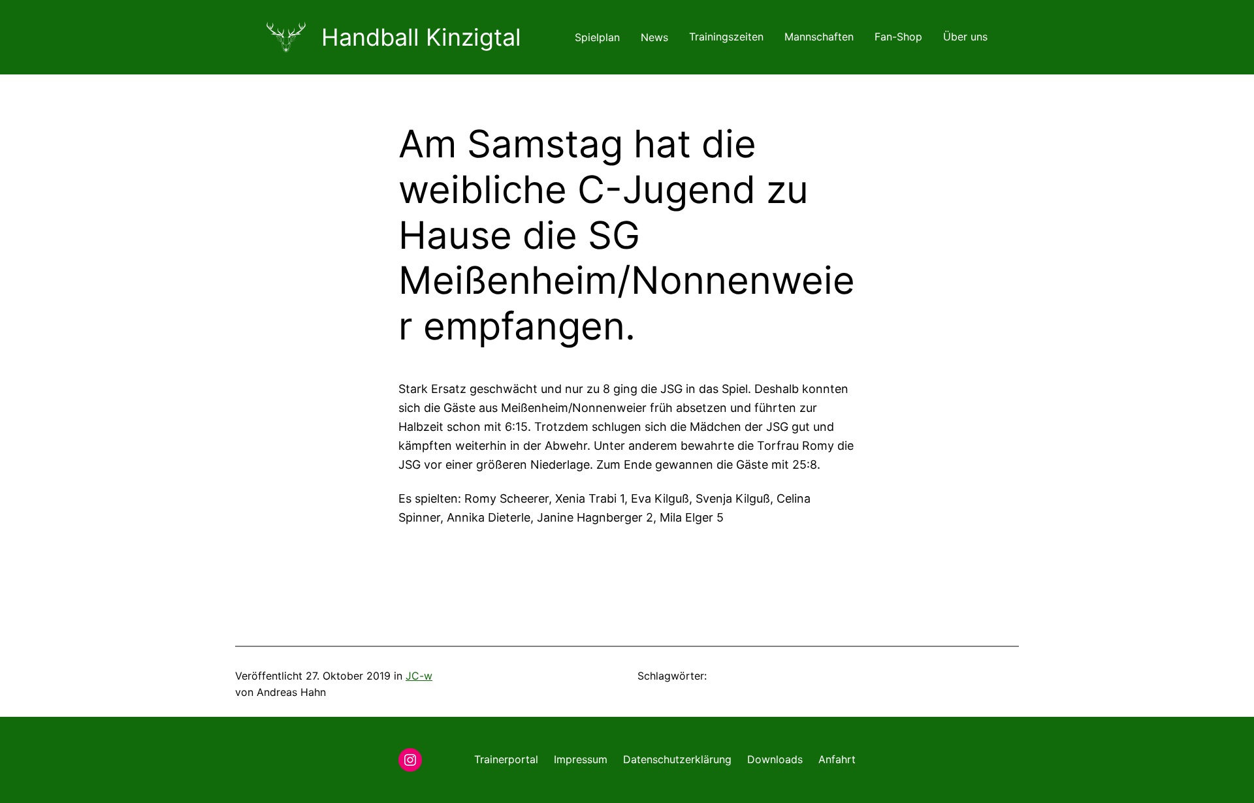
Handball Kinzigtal (421, 37)
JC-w (419, 675)
